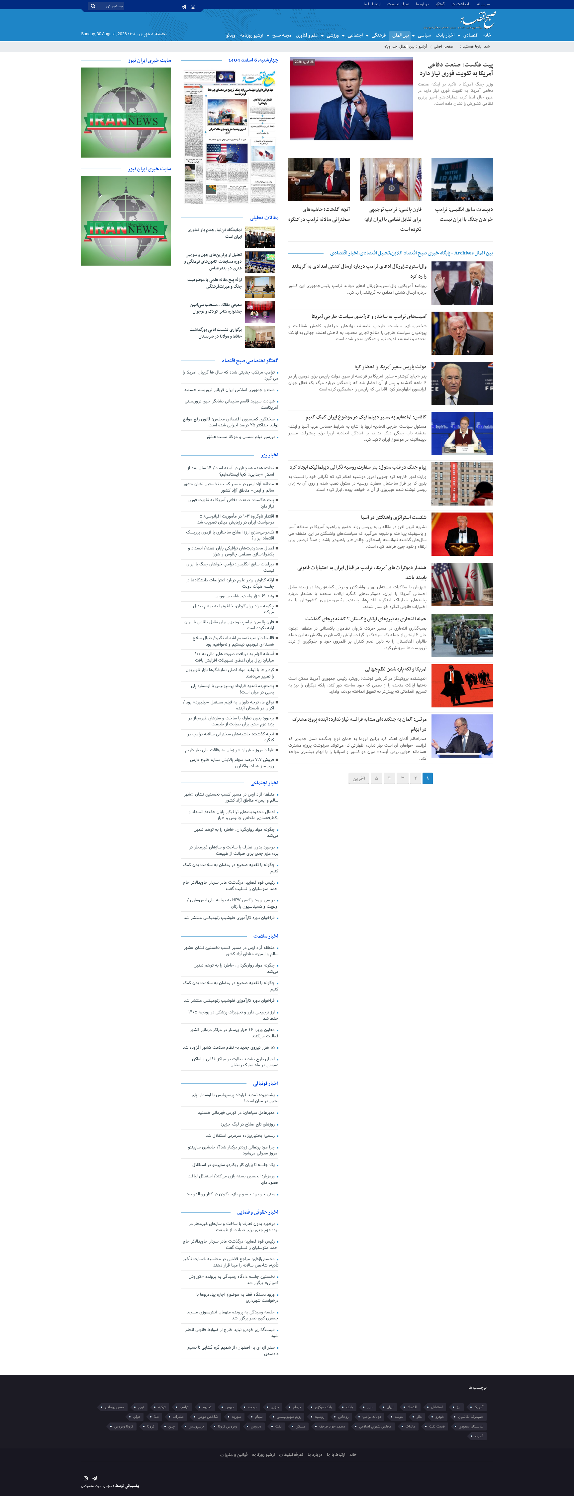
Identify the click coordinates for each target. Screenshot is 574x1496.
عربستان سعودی (471, 1426)
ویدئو (230, 35)
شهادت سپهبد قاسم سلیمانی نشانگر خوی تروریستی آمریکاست (231, 404)
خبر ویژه (390, 46)
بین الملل (400, 35)
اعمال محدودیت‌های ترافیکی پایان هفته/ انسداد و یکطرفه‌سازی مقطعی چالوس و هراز (231, 551)
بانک (349, 1407)
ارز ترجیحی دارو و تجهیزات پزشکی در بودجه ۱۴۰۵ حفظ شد (233, 1015)
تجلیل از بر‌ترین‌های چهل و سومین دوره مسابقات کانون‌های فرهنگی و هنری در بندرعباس (213, 261)
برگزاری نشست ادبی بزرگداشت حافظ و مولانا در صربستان (216, 333)
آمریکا (478, 1407)
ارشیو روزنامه (263, 1455)
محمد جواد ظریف (332, 1426)
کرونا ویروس (123, 1426)
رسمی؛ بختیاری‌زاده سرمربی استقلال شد (241, 1135)
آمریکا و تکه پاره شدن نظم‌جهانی (396, 669)
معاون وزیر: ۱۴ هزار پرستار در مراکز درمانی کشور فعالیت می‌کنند (234, 1033)
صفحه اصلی (443, 46)
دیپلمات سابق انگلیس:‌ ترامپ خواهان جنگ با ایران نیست (230, 567)
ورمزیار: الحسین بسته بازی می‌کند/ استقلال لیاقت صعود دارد (233, 1179)
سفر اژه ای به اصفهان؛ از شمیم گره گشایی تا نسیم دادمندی (232, 1351)
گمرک (479, 1436)
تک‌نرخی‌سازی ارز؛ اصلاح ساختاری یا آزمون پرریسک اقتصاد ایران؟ (230, 535)
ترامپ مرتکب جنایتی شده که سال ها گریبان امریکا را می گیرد (230, 375)
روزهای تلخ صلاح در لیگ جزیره (248, 1124)
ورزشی (333, 35)
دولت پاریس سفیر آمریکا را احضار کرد (390, 367)
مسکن (300, 1426)
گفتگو (440, 4)
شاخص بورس (208, 1417)
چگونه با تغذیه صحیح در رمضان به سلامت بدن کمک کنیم (230, 868)
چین (171, 1426)
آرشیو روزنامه (251, 35)
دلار (419, 1417)
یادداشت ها (460, 4)
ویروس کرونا (227, 1426)
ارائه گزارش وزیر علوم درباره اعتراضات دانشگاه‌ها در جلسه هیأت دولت (230, 583)
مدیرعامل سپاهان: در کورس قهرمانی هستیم (237, 1113)
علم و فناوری (307, 35)
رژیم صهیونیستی (289, 1417)
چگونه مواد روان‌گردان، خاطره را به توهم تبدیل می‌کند (233, 609)
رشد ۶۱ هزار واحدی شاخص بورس (245, 596)
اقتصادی (470, 35)
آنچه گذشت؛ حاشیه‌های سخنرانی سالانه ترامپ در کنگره (230, 737)
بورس (230, 1407)
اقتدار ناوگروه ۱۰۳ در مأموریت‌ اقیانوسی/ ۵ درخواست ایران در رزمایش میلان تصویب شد (235, 519)
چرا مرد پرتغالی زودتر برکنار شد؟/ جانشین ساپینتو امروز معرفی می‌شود (233, 1150)
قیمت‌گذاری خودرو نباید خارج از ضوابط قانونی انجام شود (231, 1333)
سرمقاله (483, 4)
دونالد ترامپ (371, 1417)
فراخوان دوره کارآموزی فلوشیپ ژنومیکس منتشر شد (230, 918)
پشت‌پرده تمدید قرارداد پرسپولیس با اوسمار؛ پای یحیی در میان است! (232, 689)
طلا (156, 1417)
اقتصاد (412, 1407)
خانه (487, 35)
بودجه (252, 1407)
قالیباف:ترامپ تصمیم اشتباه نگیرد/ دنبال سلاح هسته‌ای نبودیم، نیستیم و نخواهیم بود (233, 641)
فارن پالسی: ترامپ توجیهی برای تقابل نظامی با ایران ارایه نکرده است (393, 219)
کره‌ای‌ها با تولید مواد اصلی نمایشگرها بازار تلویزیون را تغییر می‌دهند (230, 673)
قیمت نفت (437, 1426)
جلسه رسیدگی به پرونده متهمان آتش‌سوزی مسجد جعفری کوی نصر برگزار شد (232, 1315)
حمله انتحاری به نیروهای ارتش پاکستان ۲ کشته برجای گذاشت (366, 619)
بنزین (275, 1407)
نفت (278, 1426)
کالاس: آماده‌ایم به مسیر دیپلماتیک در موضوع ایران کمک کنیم (366, 417)
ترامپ (184, 1407)
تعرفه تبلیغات (398, 4)
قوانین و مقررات (234, 1455)
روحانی (343, 1417)
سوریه (236, 1417)
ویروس (256, 1426)
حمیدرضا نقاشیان (470, 1417)
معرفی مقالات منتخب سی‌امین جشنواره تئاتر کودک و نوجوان (216, 308)
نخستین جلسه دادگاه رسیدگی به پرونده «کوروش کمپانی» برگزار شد (233, 1280)
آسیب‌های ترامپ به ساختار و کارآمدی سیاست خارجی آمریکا (369, 316)
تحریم (207, 1407)
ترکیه (162, 1407)
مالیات (410, 1426)
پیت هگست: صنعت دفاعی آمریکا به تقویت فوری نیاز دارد (456, 69)
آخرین (359, 778)
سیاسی (424, 35)
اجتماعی (355, 35)
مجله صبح (281, 35)
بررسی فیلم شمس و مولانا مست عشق (241, 437)
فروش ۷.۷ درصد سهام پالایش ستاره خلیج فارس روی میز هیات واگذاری (232, 763)
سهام (259, 1417)
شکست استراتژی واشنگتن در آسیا (394, 517)
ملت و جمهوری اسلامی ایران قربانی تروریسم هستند (230, 390)
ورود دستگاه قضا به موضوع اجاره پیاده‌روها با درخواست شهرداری (237, 1298)
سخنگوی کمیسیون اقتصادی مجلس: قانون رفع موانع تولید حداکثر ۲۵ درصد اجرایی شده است (230, 422)
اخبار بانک (445, 35)
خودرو (439, 1417)
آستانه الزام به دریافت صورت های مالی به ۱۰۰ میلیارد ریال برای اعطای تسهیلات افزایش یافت (234, 657)
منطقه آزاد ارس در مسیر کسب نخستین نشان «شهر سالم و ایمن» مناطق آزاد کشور (228, 487)
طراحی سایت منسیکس (96, 1486)
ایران (390, 1407)
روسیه (319, 1417)
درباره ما (422, 4)
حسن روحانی (114, 1407)
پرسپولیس (196, 1426)
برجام (297, 1407)
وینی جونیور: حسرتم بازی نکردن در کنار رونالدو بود (231, 1194)
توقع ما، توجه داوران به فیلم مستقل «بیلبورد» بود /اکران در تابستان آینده (228, 705)
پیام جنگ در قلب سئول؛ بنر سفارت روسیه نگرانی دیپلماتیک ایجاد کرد (358, 467)
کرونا (150, 1426)
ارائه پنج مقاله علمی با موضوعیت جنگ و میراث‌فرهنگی (214, 283)
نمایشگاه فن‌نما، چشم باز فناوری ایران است (215, 233)
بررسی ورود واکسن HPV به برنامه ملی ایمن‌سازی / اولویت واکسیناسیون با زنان (232, 903)
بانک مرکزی (323, 1407)
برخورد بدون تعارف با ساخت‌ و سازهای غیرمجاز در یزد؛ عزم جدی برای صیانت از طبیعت (231, 721)
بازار (370, 1407)
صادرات (178, 1417)
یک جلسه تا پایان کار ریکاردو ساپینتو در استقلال (234, 1165)
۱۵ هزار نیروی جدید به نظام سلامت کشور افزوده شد (229, 1047)
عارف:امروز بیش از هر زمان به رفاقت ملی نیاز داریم (229, 750)
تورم (141, 1407)
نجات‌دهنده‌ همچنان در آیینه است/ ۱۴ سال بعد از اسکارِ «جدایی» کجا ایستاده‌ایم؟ (230, 471)
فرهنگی (379, 35)
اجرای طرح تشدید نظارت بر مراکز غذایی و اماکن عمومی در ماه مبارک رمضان (235, 1062)
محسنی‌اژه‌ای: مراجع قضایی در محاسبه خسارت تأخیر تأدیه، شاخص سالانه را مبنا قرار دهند (230, 1262)
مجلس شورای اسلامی (375, 1426)
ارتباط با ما (372, 4)
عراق (136, 1417)
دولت (399, 1417)
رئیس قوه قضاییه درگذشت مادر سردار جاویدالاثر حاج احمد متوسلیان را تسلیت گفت (230, 886)
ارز (458, 1407)
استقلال (437, 1407)
